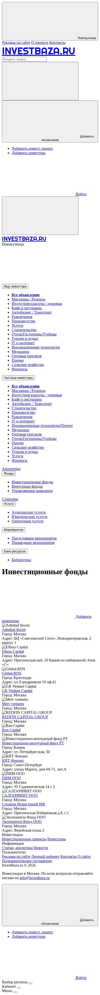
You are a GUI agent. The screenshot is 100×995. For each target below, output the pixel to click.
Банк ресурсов (14, 551)
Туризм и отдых (25, 338)
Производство (23, 321)
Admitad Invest (13, 630)
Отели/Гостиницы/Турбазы (34, 334)
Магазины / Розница (28, 299)
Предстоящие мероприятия (34, 538)
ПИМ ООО (11, 778)
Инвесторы (56, 839)
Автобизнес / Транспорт (32, 312)
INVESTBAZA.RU (38, 51)
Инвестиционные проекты (24, 839)
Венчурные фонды (27, 486)
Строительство (24, 330)
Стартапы (10, 499)
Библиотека (21, 560)
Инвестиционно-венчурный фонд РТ (33, 743)
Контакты (57, 42)
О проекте (39, 42)
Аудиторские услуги (29, 512)
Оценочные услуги (27, 521)
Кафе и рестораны (27, 308)
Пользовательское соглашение (27, 861)
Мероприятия (13, 530)
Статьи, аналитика (17, 848)
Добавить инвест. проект (32, 148)
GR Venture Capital (17, 691)
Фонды (9, 473)
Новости (41, 848)
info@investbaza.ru (35, 878)
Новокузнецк (86, 38)
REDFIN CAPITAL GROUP (25, 717)
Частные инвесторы (18, 378)
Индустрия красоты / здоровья (37, 304)
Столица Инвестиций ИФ (23, 804)
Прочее (18, 360)
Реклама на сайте (16, 42)
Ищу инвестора (15, 286)
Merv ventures (13, 704)
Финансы (19, 369)
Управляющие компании (32, 491)
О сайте (84, 856)
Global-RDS (11, 673)
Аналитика (11, 469)
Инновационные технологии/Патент (42, 425)
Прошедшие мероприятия (33, 543)
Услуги (17, 325)
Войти (80, 194)
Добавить (67, 921)
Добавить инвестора (28, 153)
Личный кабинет (45, 856)
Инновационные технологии (36, 347)
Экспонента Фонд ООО (22, 822)
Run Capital (11, 730)
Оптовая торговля (27, 356)
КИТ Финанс (13, 760)
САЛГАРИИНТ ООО (20, 795)
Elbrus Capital (13, 651)
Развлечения (22, 317)
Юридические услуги (29, 517)
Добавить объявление (67, 138)
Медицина (20, 352)
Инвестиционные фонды (32, 482)
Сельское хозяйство (28, 365)
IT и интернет (23, 343)
